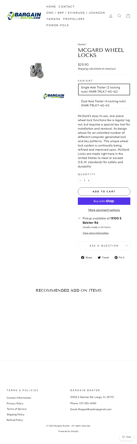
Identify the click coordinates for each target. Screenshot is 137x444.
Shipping (83, 68)
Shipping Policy (16, 414)
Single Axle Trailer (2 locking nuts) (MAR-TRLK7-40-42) (100, 89)
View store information (96, 233)
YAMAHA (53, 19)
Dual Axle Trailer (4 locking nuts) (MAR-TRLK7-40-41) (103, 103)
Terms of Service (16, 408)
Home (81, 44)
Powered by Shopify (68, 431)
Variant (85, 80)
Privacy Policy (15, 403)
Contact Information (19, 397)
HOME (51, 6)
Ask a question (104, 245)
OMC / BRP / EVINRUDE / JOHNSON (75, 12)
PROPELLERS (74, 19)
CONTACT (67, 6)
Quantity (87, 174)
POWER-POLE (57, 25)
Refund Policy (15, 419)
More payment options (104, 210)
